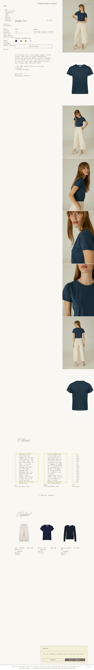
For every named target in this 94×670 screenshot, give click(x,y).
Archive (6, 42)
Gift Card (7, 34)
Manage (53, 660)
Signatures (9, 12)
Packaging (7, 44)
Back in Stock (8, 37)
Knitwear (8, 20)
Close (89, 666)
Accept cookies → (75, 660)
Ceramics (6, 32)
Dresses (8, 19)
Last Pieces (7, 35)
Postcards (7, 26)
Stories (6, 24)
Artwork (6, 30)
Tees (6, 16)
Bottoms (8, 17)
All (6, 9)
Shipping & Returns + (23, 75)
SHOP (5, 6)
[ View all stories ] (47, 495)
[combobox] (22, 31)
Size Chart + (20, 74)
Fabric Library (9, 45)
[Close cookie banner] (84, 648)
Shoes (5, 29)
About (5, 40)
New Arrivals (10, 11)
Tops (6, 14)
